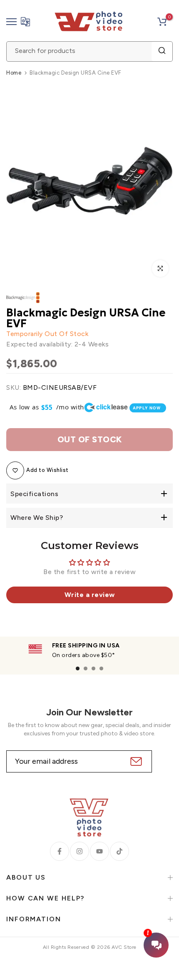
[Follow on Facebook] (59, 851)
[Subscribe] (135, 761)
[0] (162, 21)
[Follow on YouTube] (99, 851)
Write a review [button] (90, 595)
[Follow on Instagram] (79, 851)
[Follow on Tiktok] (119, 851)
